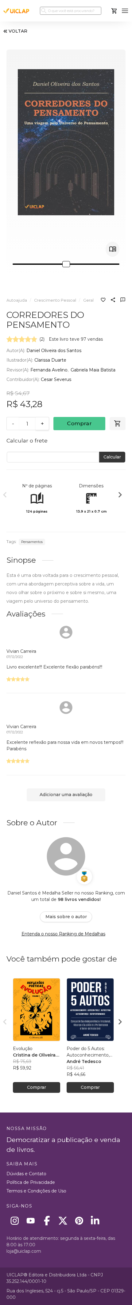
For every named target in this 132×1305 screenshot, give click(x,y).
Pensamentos (32, 542)
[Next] (120, 495)
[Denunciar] (123, 300)
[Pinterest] (79, 1220)
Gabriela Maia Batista (93, 370)
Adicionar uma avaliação (66, 794)
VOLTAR (18, 31)
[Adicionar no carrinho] (118, 423)
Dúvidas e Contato (26, 1173)
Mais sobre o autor (66, 916)
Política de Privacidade (30, 1182)
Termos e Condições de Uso (36, 1191)
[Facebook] (47, 1220)
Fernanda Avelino (49, 370)
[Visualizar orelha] (112, 249)
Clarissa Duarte (50, 360)
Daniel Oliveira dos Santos (53, 350)
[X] (63, 1220)
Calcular (112, 457)
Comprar (79, 423)
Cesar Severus (56, 379)
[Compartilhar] (113, 300)
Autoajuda (16, 300)
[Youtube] (31, 1220)
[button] (125, 11)
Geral (88, 300)
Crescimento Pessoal (55, 300)
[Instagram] (14, 1220)
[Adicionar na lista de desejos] (103, 300)
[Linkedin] (95, 1220)
